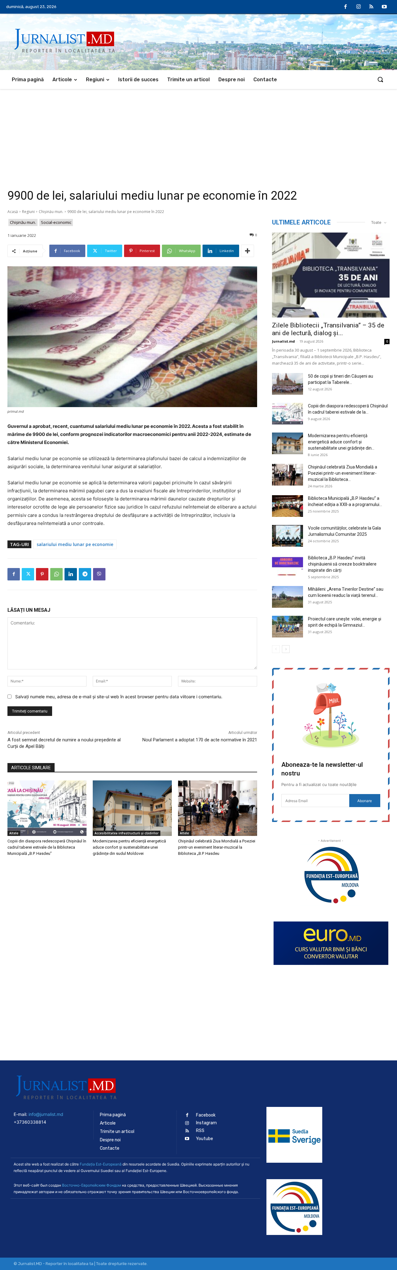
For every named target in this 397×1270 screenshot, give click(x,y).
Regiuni (28, 211)
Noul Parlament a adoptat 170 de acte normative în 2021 (199, 740)
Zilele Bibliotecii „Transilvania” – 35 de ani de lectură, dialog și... (328, 329)
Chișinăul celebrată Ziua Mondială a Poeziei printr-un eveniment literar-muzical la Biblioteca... (342, 473)
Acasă (12, 211)
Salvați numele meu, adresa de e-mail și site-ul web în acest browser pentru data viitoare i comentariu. (118, 696)
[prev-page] (276, 649)
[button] (380, 79)
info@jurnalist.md (46, 1114)
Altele (13, 833)
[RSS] (371, 7)
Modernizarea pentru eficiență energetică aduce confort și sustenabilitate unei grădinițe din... (341, 442)
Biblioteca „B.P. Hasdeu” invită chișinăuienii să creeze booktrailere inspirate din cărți (342, 564)
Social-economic (56, 222)
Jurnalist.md (283, 341)
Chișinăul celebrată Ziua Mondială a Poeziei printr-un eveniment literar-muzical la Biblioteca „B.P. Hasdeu (216, 847)
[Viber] (99, 574)
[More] (247, 251)
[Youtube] (384, 7)
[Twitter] (28, 574)
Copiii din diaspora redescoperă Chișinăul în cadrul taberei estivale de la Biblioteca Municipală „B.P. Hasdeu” (46, 847)
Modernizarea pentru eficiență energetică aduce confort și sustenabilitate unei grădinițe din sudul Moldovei (129, 847)
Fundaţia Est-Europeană (101, 1164)
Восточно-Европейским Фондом (91, 1185)
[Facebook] (345, 7)
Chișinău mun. (51, 211)
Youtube (204, 1138)
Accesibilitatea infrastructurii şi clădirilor (126, 833)
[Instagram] (358, 7)
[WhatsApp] (56, 574)
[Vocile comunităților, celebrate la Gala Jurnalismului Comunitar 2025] (287, 536)
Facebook (206, 1115)
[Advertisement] (198, 135)
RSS (200, 1130)
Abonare (364, 800)
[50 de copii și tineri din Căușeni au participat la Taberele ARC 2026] (287, 384)
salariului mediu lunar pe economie (75, 544)
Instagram (206, 1123)
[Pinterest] (42, 574)
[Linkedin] (71, 574)
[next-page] (286, 649)
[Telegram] (85, 574)
